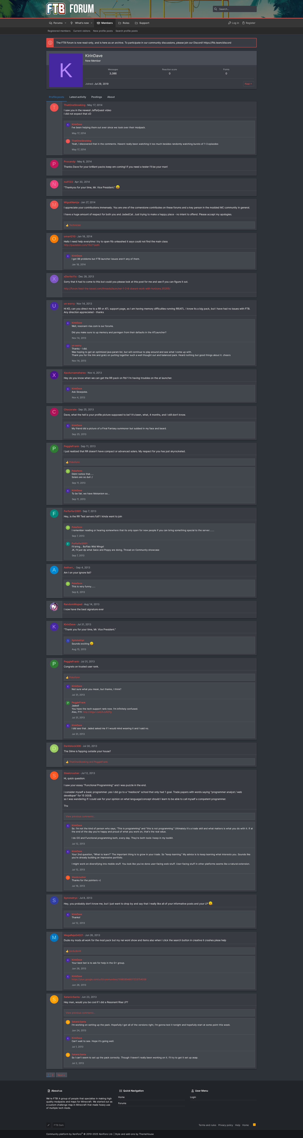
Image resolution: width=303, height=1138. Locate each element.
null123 (68, 181)
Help (237, 1125)
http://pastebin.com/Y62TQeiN (81, 244)
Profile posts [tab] (56, 96)
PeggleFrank (71, 446)
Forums (122, 1103)
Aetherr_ (69, 567)
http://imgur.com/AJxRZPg (97, 711)
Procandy (69, 161)
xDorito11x (70, 276)
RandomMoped (73, 604)
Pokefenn (77, 470)
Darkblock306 (72, 745)
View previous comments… (80, 816)
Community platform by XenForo (79, 1134)
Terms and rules (207, 1125)
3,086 (113, 73)
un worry (69, 303)
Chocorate (70, 409)
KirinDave (77, 124)
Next (60, 1075)
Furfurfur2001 (72, 511)
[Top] (251, 1125)
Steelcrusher (71, 773)
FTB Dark (59, 1125)
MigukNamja (71, 202)
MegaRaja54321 (73, 935)
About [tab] (111, 96)
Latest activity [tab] (77, 96)
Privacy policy (225, 1125)
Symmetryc (78, 640)
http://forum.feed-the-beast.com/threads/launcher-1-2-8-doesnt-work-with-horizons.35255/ (117, 288)
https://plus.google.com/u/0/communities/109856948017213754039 (109, 979)
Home (121, 1097)
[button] (65, 23)
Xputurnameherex (75, 372)
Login (193, 1097)
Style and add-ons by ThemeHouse (134, 1134)
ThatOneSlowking (74, 104)
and (88, 761)
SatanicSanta (72, 996)
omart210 (69, 236)
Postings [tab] (96, 96)
